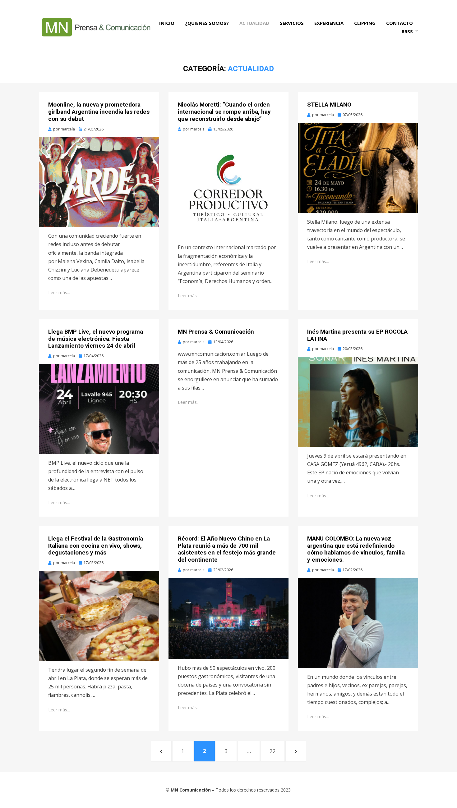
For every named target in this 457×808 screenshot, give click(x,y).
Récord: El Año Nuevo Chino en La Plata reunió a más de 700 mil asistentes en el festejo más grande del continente (227, 549)
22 (277, 751)
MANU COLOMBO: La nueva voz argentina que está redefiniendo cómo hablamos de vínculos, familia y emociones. (356, 549)
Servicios (292, 23)
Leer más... (59, 292)
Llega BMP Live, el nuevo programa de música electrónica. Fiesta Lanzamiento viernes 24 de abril (95, 338)
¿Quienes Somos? (207, 23)
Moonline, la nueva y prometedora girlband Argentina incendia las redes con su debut (99, 111)
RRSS (407, 31)
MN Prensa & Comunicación (216, 331)
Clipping (365, 23)
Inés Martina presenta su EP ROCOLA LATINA (357, 335)
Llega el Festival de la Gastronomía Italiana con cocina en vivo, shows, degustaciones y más (95, 545)
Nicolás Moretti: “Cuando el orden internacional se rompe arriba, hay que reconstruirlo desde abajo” (224, 111)
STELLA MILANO (329, 104)
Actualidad (254, 23)
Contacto (399, 23)
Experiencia (329, 23)
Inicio (166, 23)
